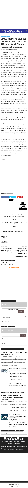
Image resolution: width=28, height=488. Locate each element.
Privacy (16, 486)
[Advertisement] (14, 15)
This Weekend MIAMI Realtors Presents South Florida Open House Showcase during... (17, 416)
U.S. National (6, 317)
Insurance (3, 36)
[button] (25, 31)
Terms (11, 486)
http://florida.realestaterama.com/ (14, 212)
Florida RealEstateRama (7, 49)
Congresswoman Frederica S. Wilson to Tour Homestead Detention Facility (18, 423)
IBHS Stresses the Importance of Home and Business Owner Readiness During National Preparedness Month (21, 252)
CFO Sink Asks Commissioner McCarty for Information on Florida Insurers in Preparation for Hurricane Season (4, 238)
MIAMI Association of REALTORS (7, 356)
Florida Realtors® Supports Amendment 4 (15, 377)
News (8, 36)
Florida (4, 305)
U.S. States (5, 321)
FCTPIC (8, 193)
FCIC (5, 193)
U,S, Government (7, 330)
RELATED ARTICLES (8, 231)
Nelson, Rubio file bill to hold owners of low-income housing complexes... (17, 384)
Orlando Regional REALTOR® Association (18, 373)
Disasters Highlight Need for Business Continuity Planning (6, 250)
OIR (11, 193)
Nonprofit (5, 339)
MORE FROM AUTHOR (19, 231)
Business (5, 343)
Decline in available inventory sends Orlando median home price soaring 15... (17, 370)
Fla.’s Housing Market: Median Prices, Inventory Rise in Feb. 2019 (18, 408)
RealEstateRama (13, 379)
